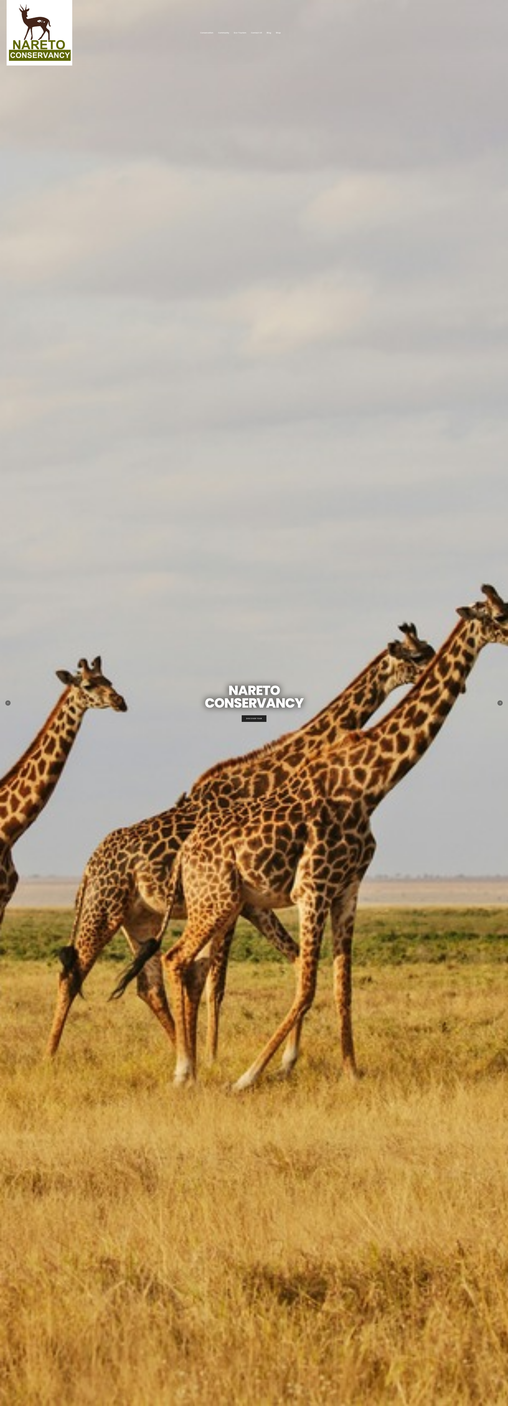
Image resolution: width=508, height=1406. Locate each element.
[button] (8, 703)
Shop (278, 32)
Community (223, 32)
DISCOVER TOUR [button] (254, 718)
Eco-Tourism (240, 32)
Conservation (206, 32)
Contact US (256, 32)
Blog (269, 32)
